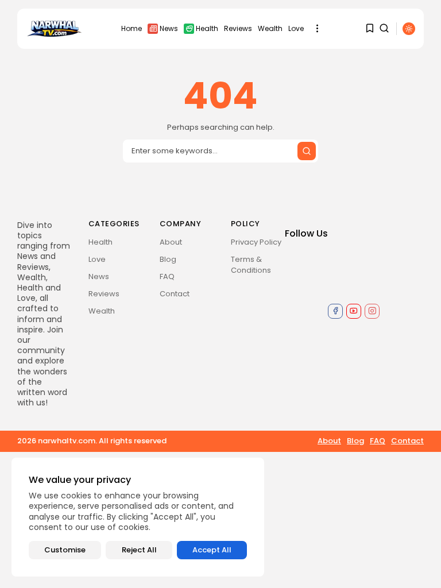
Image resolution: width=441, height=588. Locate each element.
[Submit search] (306, 151)
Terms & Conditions (251, 265)
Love (296, 28)
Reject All (139, 549)
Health (207, 28)
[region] (137, 517)
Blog (168, 259)
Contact (174, 293)
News (169, 28)
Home (131, 28)
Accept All (211, 549)
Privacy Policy (256, 242)
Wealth (270, 28)
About (171, 242)
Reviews (238, 28)
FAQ (167, 276)
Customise (65, 549)
